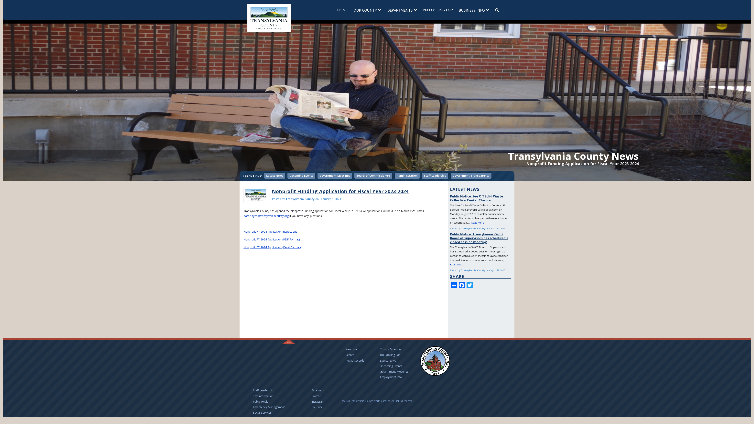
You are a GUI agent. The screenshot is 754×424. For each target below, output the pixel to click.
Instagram (317, 401)
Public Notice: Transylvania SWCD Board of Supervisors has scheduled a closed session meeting (479, 238)
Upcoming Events (301, 175)
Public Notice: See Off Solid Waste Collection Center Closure (476, 198)
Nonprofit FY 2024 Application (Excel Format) (272, 247)
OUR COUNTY (365, 10)
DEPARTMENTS (400, 10)
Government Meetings (334, 175)
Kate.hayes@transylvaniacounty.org (266, 216)
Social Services (262, 412)
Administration (407, 175)
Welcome (352, 349)
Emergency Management (269, 407)
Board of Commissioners (373, 175)
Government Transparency (471, 175)
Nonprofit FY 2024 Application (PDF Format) (271, 239)
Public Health (261, 401)
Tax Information (263, 396)
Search (350, 355)
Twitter (315, 396)
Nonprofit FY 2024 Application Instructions (270, 231)
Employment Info (391, 377)
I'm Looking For (390, 355)
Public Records (355, 360)
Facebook (317, 390)
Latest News (274, 175)
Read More (477, 222)
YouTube (317, 407)
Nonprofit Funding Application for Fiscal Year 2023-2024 (340, 191)
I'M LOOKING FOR (438, 10)
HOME (342, 10)
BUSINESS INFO (472, 10)
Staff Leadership (435, 175)
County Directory (391, 349)
